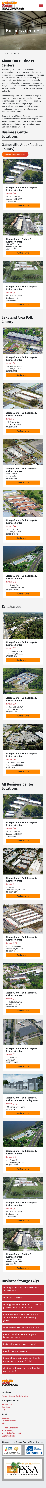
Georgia (11, 1396)
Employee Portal (8, 1436)
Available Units (23, 205)
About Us (5, 1418)
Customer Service (9, 1421)
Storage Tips (7, 1404)
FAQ (3, 1410)
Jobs (3, 1423)
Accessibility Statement (11, 1433)
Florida (4, 1396)
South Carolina (22, 1396)
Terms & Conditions (10, 1428)
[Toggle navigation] (41, 5)
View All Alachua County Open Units (15, 154)
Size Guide (6, 1407)
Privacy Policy (7, 1430)
